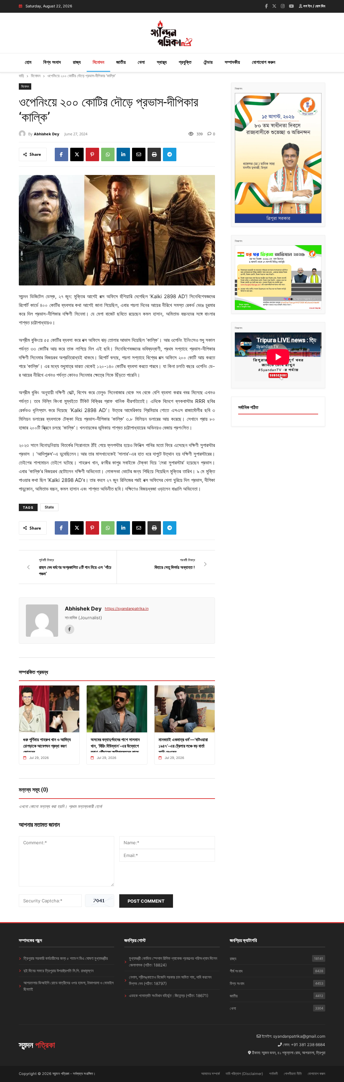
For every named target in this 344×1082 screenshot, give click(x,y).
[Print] (154, 154)
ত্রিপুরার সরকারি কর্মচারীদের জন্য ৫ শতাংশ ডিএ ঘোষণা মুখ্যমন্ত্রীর (66, 958)
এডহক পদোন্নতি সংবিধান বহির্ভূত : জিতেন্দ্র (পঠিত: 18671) (168, 995)
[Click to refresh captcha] (99, 900)
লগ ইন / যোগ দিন (313, 6)
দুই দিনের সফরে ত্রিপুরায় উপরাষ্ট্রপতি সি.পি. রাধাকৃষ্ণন (58, 970)
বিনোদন (98, 62)
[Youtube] (291, 6)
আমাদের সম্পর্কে (210, 1073)
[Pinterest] (92, 154)
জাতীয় (121, 62)
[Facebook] (266, 6)
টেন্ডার (208, 62)
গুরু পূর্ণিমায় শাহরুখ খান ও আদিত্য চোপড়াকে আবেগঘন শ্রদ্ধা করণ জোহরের (47, 745)
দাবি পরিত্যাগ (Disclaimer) (244, 1073)
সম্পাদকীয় (232, 62)
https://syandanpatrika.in (126, 608)
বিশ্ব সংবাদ (52, 62)
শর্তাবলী (273, 1073)
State (49, 507)
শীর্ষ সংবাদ (276, 971)
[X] (77, 154)
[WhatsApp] (108, 154)
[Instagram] (283, 6)
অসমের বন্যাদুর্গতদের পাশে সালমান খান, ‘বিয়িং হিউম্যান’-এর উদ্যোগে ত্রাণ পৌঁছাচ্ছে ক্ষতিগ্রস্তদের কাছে (115, 745)
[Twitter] (274, 6)
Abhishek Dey (46, 134)
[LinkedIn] (123, 154)
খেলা (141, 62)
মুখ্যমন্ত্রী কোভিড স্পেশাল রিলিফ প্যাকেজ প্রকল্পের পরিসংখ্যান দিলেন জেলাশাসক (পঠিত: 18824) (173, 961)
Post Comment (146, 901)
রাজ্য (77, 62)
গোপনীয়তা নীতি (293, 1073)
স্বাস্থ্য (162, 62)
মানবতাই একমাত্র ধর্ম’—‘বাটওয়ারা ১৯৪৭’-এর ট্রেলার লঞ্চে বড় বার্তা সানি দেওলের (183, 745)
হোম (28, 62)
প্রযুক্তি (185, 62)
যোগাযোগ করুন (263, 62)
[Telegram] (169, 154)
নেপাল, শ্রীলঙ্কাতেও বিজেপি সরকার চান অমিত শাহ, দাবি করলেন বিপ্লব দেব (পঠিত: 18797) (170, 980)
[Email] (138, 154)
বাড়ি (21, 76)
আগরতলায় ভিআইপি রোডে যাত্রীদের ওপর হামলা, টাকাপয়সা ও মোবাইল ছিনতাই (69, 986)
